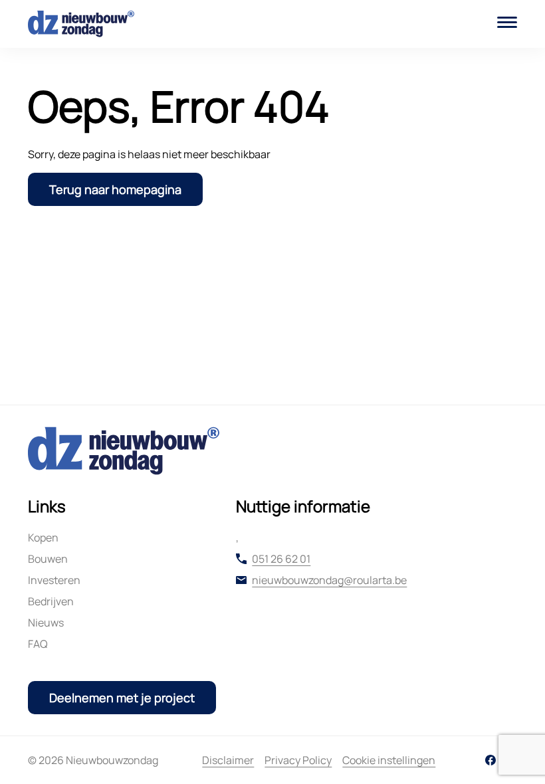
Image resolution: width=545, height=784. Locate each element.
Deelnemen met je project (122, 698)
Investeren (54, 580)
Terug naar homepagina (115, 189)
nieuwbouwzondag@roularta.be (329, 580)
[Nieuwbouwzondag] (81, 24)
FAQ (38, 644)
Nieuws (46, 622)
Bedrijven (51, 601)
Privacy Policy (298, 760)
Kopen (43, 537)
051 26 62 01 (281, 558)
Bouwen (48, 558)
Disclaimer (228, 760)
